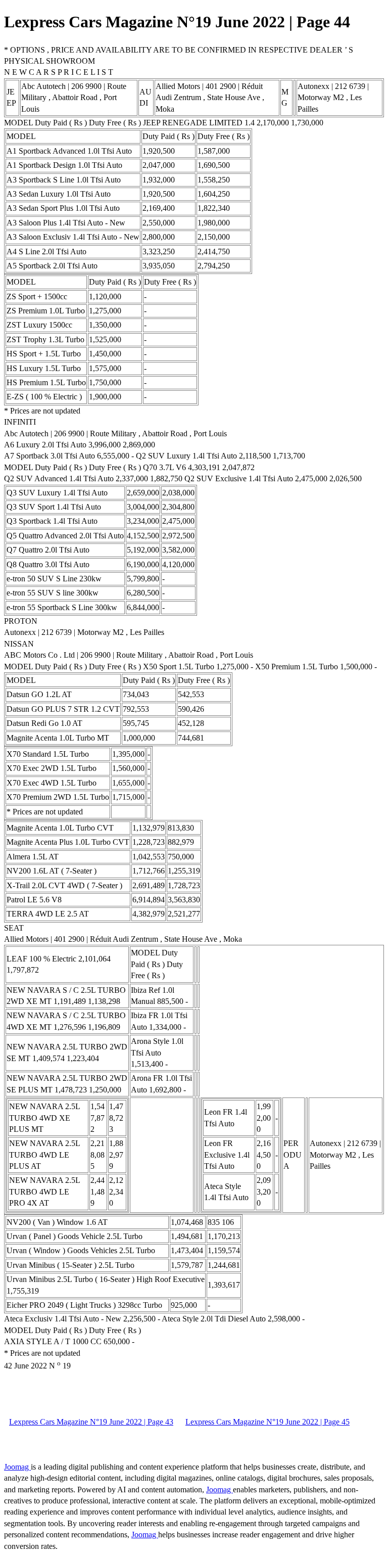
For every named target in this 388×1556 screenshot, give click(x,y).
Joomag (17, 1466)
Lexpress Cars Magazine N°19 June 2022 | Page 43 (91, 1421)
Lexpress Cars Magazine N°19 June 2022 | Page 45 (267, 1421)
